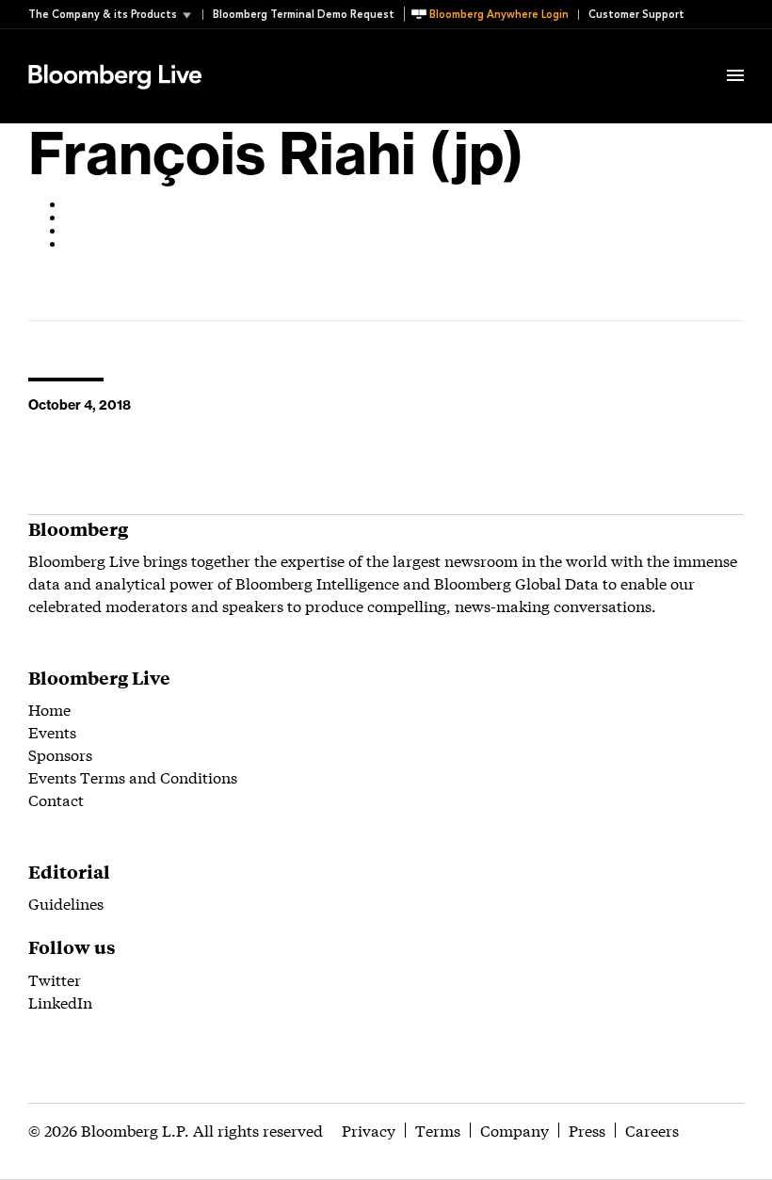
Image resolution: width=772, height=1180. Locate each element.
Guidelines (66, 902)
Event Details (261, 52)
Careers (652, 1129)
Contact (56, 799)
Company (514, 1129)
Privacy (368, 1129)
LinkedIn (60, 1001)
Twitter (54, 979)
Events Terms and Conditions (132, 776)
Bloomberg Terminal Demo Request (303, 14)
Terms (437, 1129)
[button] (115, 14)
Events (52, 731)
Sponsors (60, 754)
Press (587, 1129)
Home (49, 708)
